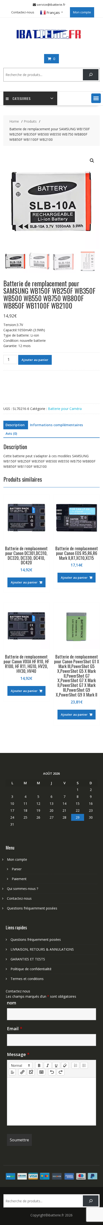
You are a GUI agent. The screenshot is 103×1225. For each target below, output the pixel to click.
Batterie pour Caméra (65, 408)
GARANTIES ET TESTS (28, 959)
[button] (96, 98)
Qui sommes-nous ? (22, 888)
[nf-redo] (60, 1072)
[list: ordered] (75, 1065)
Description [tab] (15, 425)
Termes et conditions (27, 978)
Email (14, 1028)
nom (11, 1003)
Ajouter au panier (35, 360)
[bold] (39, 1065)
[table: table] (41, 1072)
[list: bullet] (84, 1065)
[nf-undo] (52, 1072)
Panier (17, 869)
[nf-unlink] (31, 1072)
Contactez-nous (22, 12)
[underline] (56, 1065)
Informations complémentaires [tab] (56, 425)
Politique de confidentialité (31, 969)
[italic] (48, 1065)
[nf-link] (22, 1072)
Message (18, 1054)
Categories (21, 98)
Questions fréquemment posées (32, 908)
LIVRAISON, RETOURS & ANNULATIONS (42, 949)
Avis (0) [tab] (11, 433)
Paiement (19, 879)
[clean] (65, 1065)
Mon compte (82, 12)
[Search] (90, 74)
